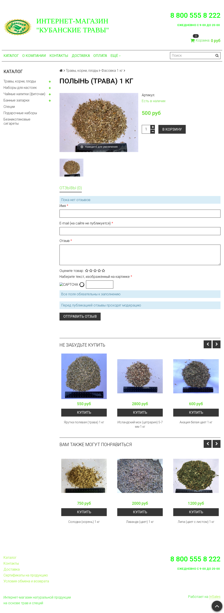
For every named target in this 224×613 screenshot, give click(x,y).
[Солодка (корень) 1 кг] (84, 476)
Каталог (11, 56)
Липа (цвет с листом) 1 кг (196, 522)
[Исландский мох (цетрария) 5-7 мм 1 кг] (140, 376)
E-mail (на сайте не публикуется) (86, 223)
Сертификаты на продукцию (26, 575)
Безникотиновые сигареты (17, 121)
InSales (214, 597)
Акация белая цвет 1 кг (196, 422)
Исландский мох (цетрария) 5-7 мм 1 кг (140, 424)
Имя (63, 206)
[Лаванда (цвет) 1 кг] (140, 476)
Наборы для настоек (20, 88)
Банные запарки (16, 100)
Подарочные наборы (20, 113)
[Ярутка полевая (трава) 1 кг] (84, 376)
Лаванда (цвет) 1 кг (140, 522)
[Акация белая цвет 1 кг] (196, 376)
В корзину (172, 129)
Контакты (58, 56)
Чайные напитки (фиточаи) (24, 94)
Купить (84, 412)
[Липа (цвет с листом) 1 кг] (196, 476)
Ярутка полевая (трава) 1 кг (84, 422)
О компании (34, 56)
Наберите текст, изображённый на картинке (95, 277)
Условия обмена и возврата (26, 581)
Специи (9, 107)
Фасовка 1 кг (112, 70)
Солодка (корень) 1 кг (84, 522)
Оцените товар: (72, 271)
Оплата (100, 56)
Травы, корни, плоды (20, 81)
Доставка (81, 56)
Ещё (114, 56)
